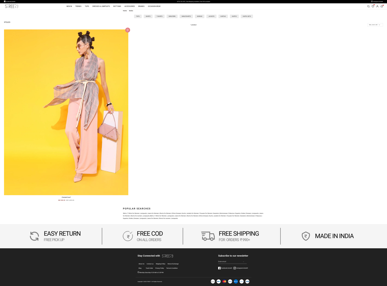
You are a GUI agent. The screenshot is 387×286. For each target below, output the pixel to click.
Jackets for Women (193, 213)
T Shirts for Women (133, 213)
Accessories (129, 6)
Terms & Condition (172, 268)
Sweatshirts (186, 16)
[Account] (377, 6)
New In (69, 6)
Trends (78, 6)
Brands (141, 6)
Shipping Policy (160, 264)
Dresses (248, 213)
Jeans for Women (153, 213)
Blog (140, 268)
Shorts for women (136, 216)
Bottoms (117, 6)
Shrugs (199, 16)
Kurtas (223, 16)
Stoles (131, 10)
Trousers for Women (206, 213)
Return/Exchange (173, 264)
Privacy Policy (159, 268)
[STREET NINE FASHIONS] (11, 6)
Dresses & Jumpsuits (101, 6)
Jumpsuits (143, 213)
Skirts (124, 213)
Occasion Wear (154, 6)
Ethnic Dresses (176, 213)
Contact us (150, 264)
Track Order (149, 268)
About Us (141, 264)
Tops (87, 6)
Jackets (211, 16)
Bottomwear (224, 213)
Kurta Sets (247, 16)
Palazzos (231, 213)
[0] (373, 6)
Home (125, 10)
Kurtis (234, 16)
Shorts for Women (165, 213)
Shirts (148, 16)
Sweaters (172, 16)
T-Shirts (159, 16)
